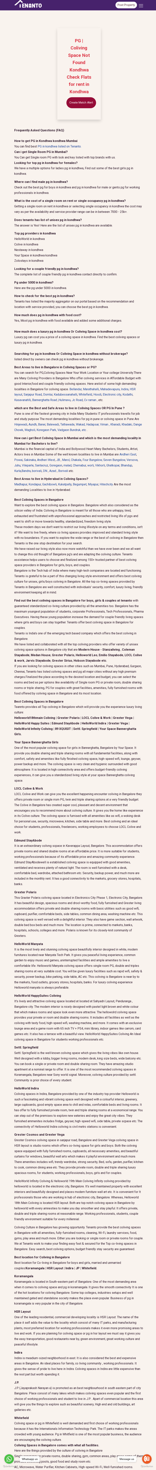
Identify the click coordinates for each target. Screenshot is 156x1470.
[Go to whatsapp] (9, 1459)
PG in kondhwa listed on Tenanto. (59, 146)
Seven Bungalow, (115, 460)
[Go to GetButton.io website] (9, 1466)
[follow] (141, 7)
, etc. (72, 430)
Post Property (126, 5)
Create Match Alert (81, 102)
